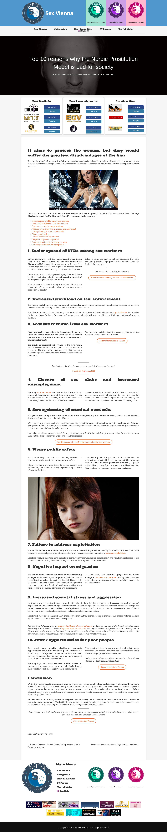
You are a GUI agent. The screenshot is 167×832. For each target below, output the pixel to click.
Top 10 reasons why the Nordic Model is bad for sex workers (83, 442)
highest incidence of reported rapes (75, 626)
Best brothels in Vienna (83, 721)
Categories (60, 29)
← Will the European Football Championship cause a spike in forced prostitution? (54, 746)
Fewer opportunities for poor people (48, 244)
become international (106, 577)
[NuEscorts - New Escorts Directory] (74, 812)
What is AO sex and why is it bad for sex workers (112, 277)
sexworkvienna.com (136, 22)
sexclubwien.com (116, 22)
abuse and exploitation (115, 553)
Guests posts (41, 734)
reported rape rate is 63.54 (73, 628)
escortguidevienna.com (96, 22)
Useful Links (125, 29)
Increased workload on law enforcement (50, 223)
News (50, 734)
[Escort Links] (135, 804)
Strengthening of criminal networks (48, 231)
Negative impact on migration (45, 239)
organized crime (120, 312)
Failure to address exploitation (45, 236)
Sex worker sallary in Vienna (112, 341)
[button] (52, 107)
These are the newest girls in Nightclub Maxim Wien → (115, 744)
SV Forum (105, 29)
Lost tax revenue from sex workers (47, 226)
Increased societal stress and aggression (49, 242)
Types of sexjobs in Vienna (112, 667)
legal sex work (44, 392)
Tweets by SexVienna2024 (83, 371)
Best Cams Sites (83, 29)
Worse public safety (41, 234)
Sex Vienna (40, 29)
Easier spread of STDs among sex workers (50, 221)
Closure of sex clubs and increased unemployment (54, 229)
